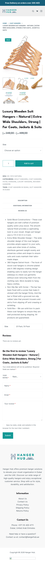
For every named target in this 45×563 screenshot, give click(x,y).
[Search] (33, 11)
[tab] (22, 200)
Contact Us (22, 501)
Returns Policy (22, 511)
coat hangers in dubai (18, 187)
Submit (8, 435)
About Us (22, 498)
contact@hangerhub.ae (29, 537)
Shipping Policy (22, 508)
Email (7, 395)
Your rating (6, 377)
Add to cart (29, 163)
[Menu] (41, 11)
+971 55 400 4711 (26, 525)
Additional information (22, 205)
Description (22, 200)
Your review (10, 404)
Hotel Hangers (9, 182)
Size (4, 144)
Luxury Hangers (24, 182)
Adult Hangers (21, 179)
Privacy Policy (22, 505)
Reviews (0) (22, 211)
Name (7, 386)
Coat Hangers (35, 179)
